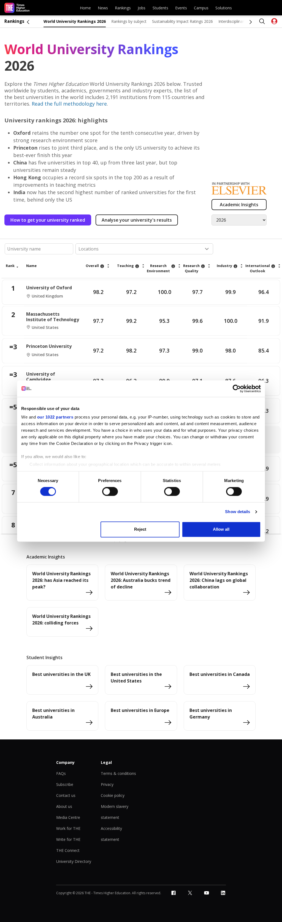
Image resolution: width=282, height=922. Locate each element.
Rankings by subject (129, 21)
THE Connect (68, 850)
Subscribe (64, 784)
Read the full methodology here (69, 103)
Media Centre (68, 817)
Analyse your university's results (137, 220)
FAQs (61, 773)
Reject (140, 529)
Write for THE (68, 839)
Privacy (107, 784)
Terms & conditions (118, 773)
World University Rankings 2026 (75, 21)
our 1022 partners (55, 417)
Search (262, 21)
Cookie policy (112, 795)
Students (160, 7)
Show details (237, 512)
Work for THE (68, 828)
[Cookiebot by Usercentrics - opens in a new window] (237, 388)
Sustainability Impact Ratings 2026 (182, 21)
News (103, 7)
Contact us (65, 795)
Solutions (223, 7)
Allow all (221, 529)
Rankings (123, 7)
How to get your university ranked (47, 220)
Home (85, 7)
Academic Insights (239, 205)
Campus (201, 7)
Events (181, 7)
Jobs (141, 7)
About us (64, 806)
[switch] (110, 491)
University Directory (73, 861)
